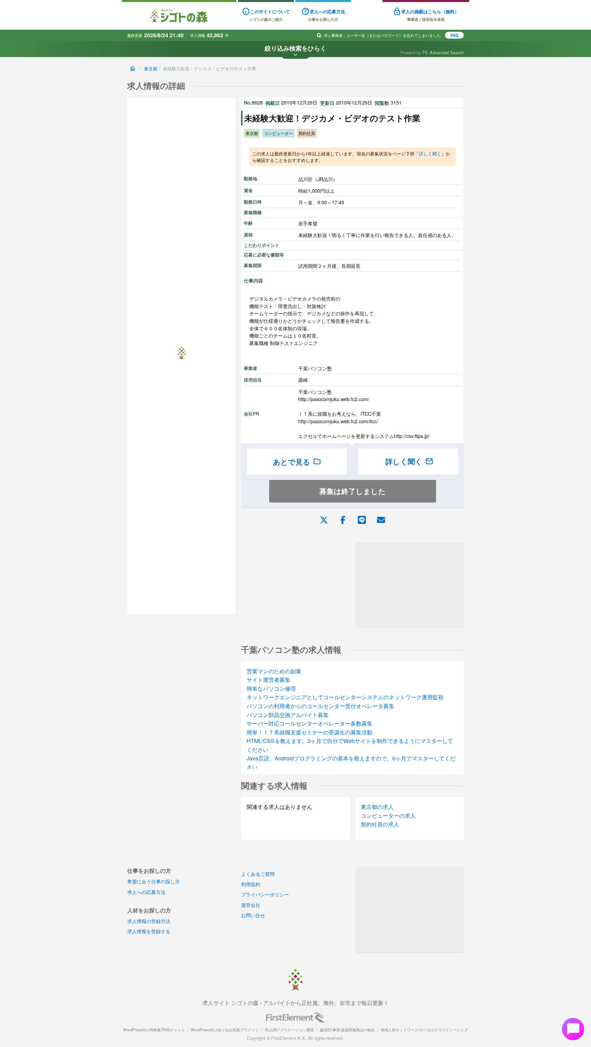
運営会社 (250, 904)
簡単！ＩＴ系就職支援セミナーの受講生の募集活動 (309, 732)
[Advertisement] (409, 585)
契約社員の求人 (380, 824)
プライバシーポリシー (265, 894)
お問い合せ (253, 915)
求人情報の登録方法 (148, 920)
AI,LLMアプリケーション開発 (289, 1029)
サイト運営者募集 (268, 680)
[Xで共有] (324, 519)
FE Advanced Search (443, 52)
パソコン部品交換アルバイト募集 (288, 715)
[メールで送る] (381, 519)
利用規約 (250, 883)
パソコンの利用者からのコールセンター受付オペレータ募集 (320, 706)
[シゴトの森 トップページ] (179, 16)
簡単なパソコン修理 (271, 688)
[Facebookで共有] (342, 519)
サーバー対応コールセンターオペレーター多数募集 (309, 723)
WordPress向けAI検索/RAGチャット (154, 1029)
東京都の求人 (377, 807)
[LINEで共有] (362, 519)
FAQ (454, 35)
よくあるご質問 (258, 873)
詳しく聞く (430, 153)
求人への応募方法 (146, 891)
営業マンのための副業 (274, 671)
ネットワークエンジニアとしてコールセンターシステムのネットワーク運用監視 (345, 697)
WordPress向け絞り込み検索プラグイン (225, 1029)
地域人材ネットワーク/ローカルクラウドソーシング (424, 1029)
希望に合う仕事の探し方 (153, 881)
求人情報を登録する (148, 931)
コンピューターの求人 (388, 815)
